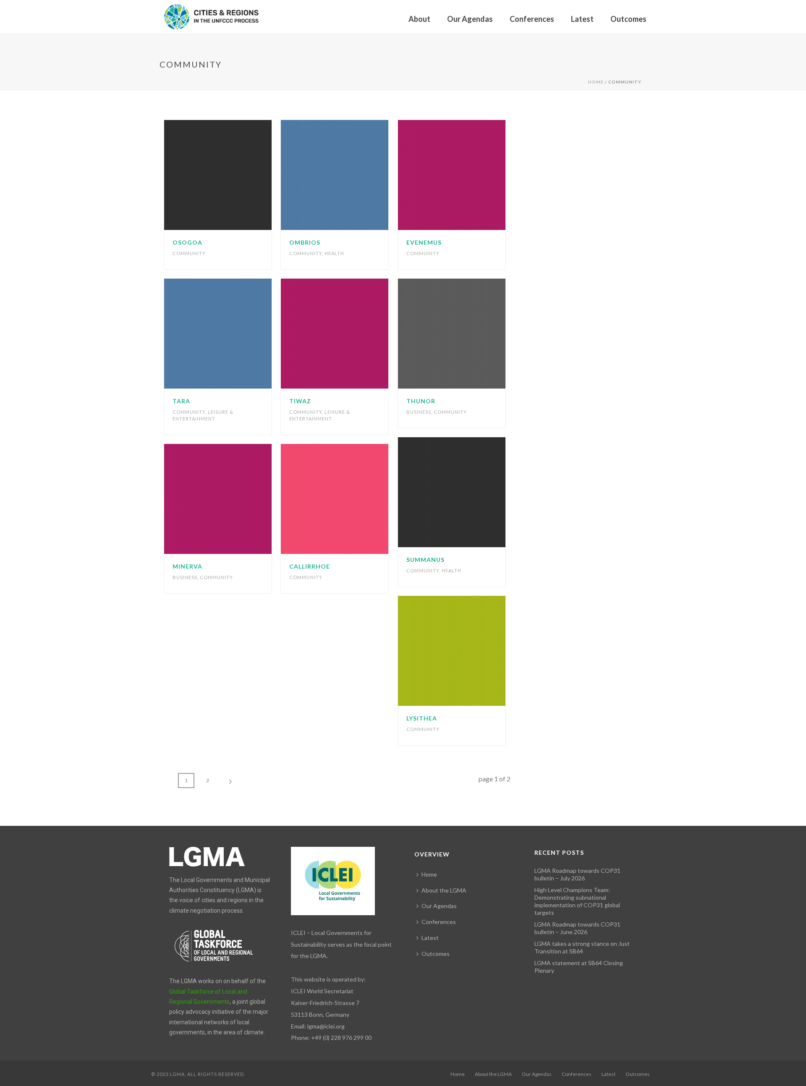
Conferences (532, 18)
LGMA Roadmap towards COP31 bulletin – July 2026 (577, 874)
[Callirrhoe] (350, 499)
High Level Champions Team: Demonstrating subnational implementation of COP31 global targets (577, 901)
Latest (582, 18)
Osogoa (187, 242)
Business (418, 412)
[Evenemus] (467, 175)
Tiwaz (300, 401)
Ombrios (304, 242)
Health (334, 253)
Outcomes (628, 18)
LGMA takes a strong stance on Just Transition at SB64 (582, 947)
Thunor (420, 401)
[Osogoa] (233, 175)
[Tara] (233, 333)
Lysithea (421, 718)
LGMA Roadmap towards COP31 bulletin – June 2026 (577, 928)
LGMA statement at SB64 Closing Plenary (578, 966)
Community (189, 253)
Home (596, 81)
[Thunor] (467, 333)
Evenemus (424, 242)
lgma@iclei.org (326, 1026)
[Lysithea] (467, 651)
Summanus (425, 559)
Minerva (187, 566)
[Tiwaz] (350, 333)
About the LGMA (443, 890)
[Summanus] (467, 492)
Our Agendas (470, 18)
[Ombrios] (350, 175)
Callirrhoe (309, 566)
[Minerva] (233, 499)
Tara (181, 401)
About (419, 18)
